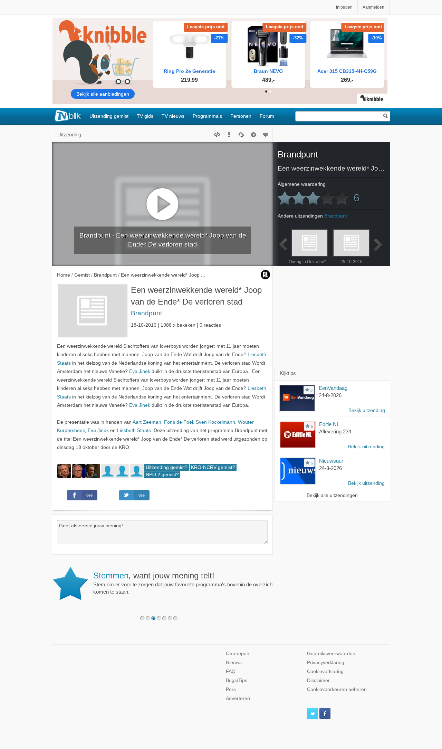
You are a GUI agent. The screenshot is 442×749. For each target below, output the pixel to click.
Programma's (207, 116)
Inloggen (344, 7)
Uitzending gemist (108, 116)
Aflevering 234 (335, 431)
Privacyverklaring (325, 662)
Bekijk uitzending (366, 410)
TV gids (145, 116)
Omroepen (237, 653)
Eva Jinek (139, 371)
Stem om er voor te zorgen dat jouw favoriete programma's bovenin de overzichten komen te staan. (186, 583)
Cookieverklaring (325, 671)
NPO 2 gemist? (162, 474)
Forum (267, 116)
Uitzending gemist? (167, 467)
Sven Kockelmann (215, 422)
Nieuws (234, 662)
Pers (231, 689)
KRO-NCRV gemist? (213, 467)
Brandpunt (146, 313)
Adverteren (238, 698)
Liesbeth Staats (134, 430)
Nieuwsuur (331, 461)
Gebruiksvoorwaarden (331, 653)
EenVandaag (333, 388)
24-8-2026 (330, 395)
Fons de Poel (178, 422)
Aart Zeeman (147, 422)
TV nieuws (173, 116)
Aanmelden (373, 7)
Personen (240, 116)
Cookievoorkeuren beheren (337, 689)
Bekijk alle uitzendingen (332, 495)
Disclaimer (318, 680)
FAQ (231, 671)
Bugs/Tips (236, 680)
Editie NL (329, 424)
